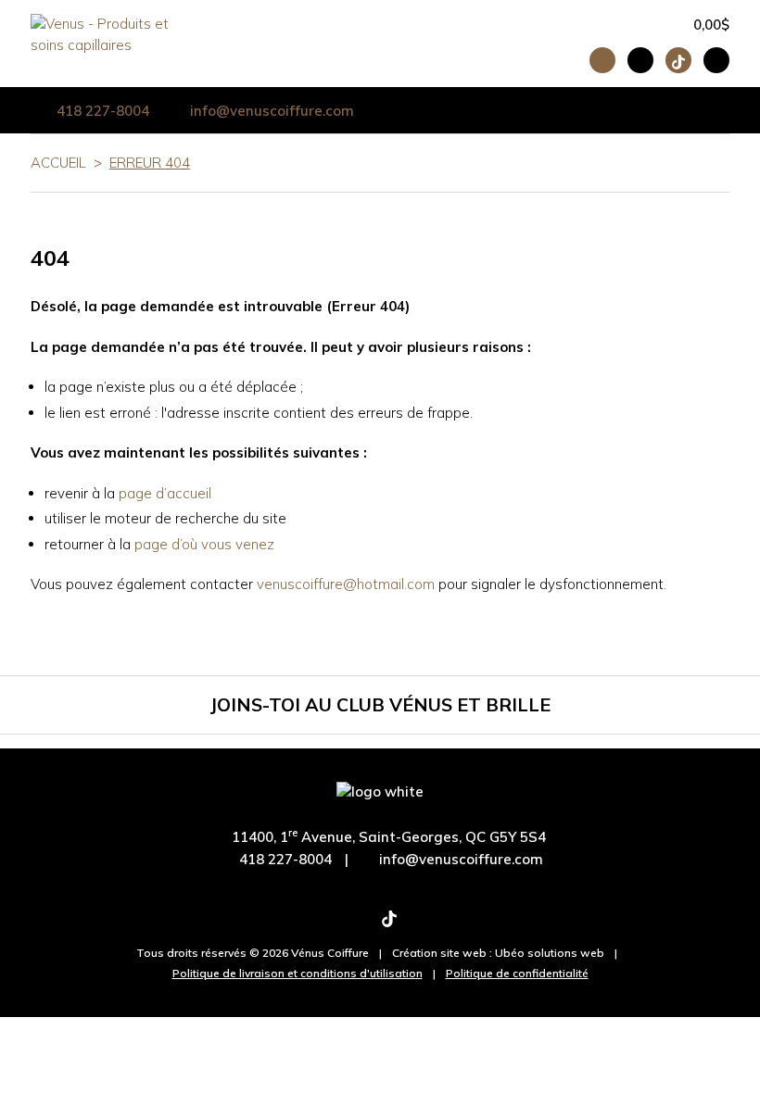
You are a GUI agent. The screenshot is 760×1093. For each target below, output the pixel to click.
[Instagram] (358, 925)
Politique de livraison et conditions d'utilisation (297, 973)
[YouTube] (419, 925)
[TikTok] (389, 925)
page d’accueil (165, 493)
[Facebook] (329, 925)
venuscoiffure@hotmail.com (346, 584)
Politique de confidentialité (517, 973)
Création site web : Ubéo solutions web (498, 953)
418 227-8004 (103, 110)
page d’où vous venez (204, 544)
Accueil (58, 162)
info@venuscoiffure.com (461, 859)
